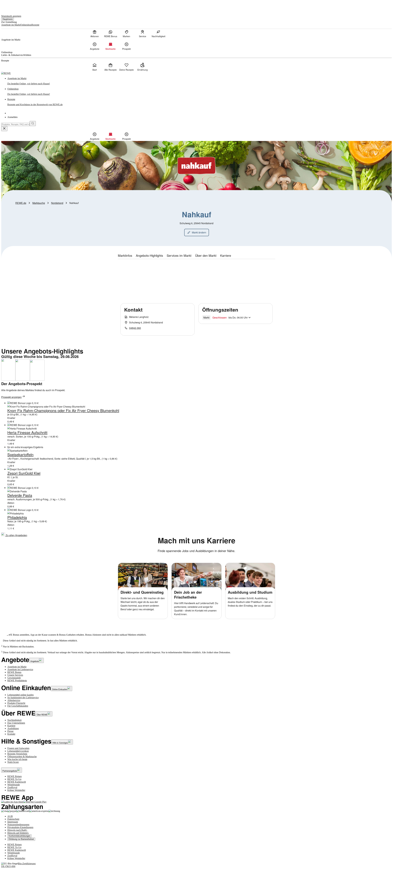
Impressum (12, 821)
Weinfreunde (13, 784)
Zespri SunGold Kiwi (23, 473)
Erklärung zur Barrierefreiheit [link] (21, 839)
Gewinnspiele (14, 677)
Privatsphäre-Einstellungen (20, 827)
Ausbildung (13, 728)
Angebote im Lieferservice (20, 669)
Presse (10, 731)
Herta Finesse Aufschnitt (27, 432)
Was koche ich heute (17, 759)
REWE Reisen (14, 776)
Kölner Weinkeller (16, 790)
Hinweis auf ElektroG (18, 833)
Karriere (11, 725)
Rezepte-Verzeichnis (17, 753)
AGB (10, 816)
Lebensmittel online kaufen (20, 694)
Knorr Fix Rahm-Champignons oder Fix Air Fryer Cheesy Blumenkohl (63, 410)
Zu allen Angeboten (16, 535)
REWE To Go (14, 779)
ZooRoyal (12, 787)
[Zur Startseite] (11, 6)
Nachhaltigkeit (14, 720)
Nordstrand (57, 203)
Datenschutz (13, 819)
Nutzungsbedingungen (18, 824)
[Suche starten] (33, 123)
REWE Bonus (14, 672)
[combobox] (15, 124)
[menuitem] (95, 33)
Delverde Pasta (19, 495)
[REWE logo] (6, 73)
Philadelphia (17, 517)
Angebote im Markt (16, 666)
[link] (199, 81)
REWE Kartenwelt (16, 782)
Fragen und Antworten (18, 748)
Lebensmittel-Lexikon (18, 751)
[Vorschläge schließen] (4, 128)
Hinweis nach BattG (17, 830)
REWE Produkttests (17, 680)
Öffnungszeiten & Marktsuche (22, 756)
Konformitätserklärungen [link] (19, 836)
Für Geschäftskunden (17, 706)
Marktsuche (38, 203)
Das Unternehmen (16, 723)
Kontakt (11, 734)
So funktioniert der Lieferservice (23, 697)
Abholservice (13, 700)
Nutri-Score (13, 762)
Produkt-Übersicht (16, 703)
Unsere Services (15, 675)
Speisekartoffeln (20, 454)
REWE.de (20, 203)
